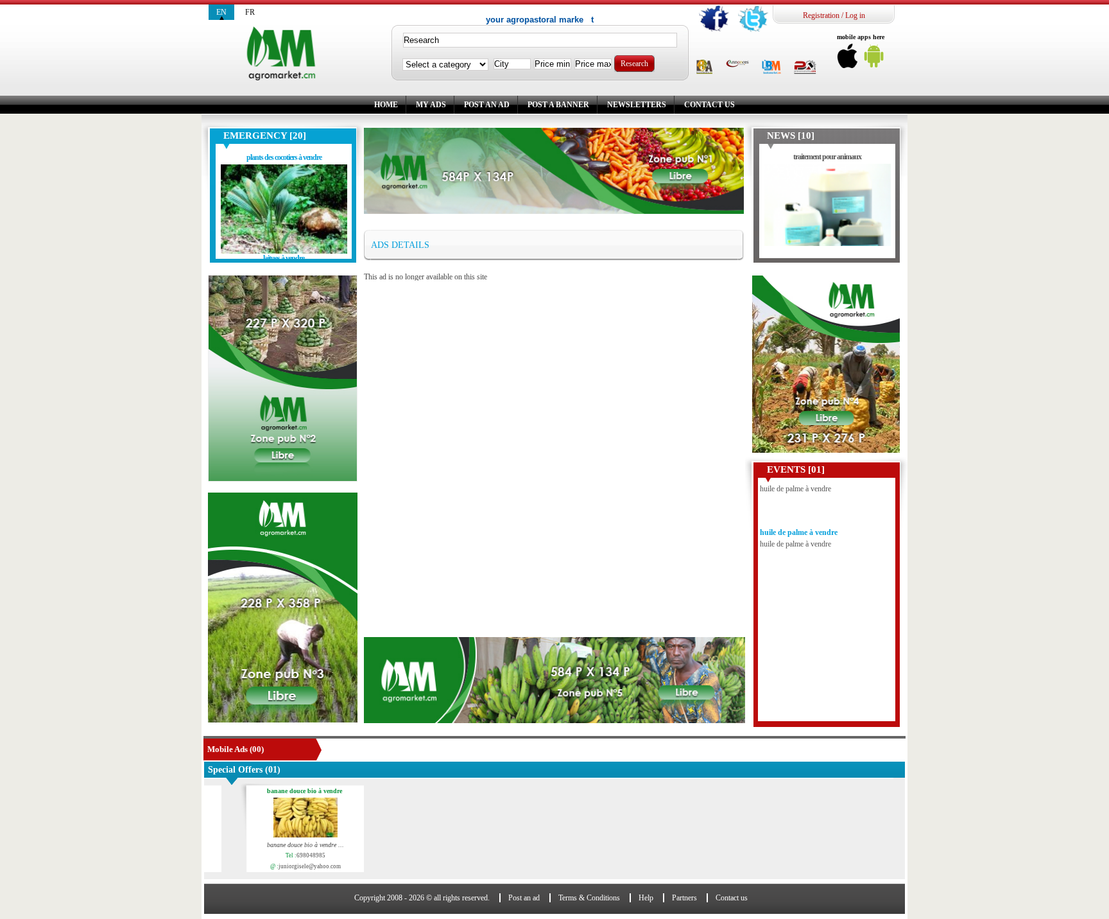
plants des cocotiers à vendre (284, 157)
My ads (431, 104)
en (221, 12)
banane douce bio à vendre (291, 791)
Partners (684, 897)
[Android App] (874, 59)
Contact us (709, 104)
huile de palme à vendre (799, 518)
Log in (855, 15)
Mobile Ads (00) (235, 749)
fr (250, 12)
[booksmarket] (771, 68)
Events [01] (796, 469)
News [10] (790, 135)
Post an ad (487, 104)
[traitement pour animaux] (827, 208)
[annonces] (737, 64)
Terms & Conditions (589, 897)
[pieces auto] (805, 68)
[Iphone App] (848, 59)
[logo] (283, 54)
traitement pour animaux (827, 156)
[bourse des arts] (704, 68)
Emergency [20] (264, 135)
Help (646, 897)
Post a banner (558, 104)
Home (386, 104)
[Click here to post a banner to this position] (282, 378)
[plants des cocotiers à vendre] (284, 209)
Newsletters (636, 104)
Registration (821, 15)
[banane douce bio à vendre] (292, 819)
